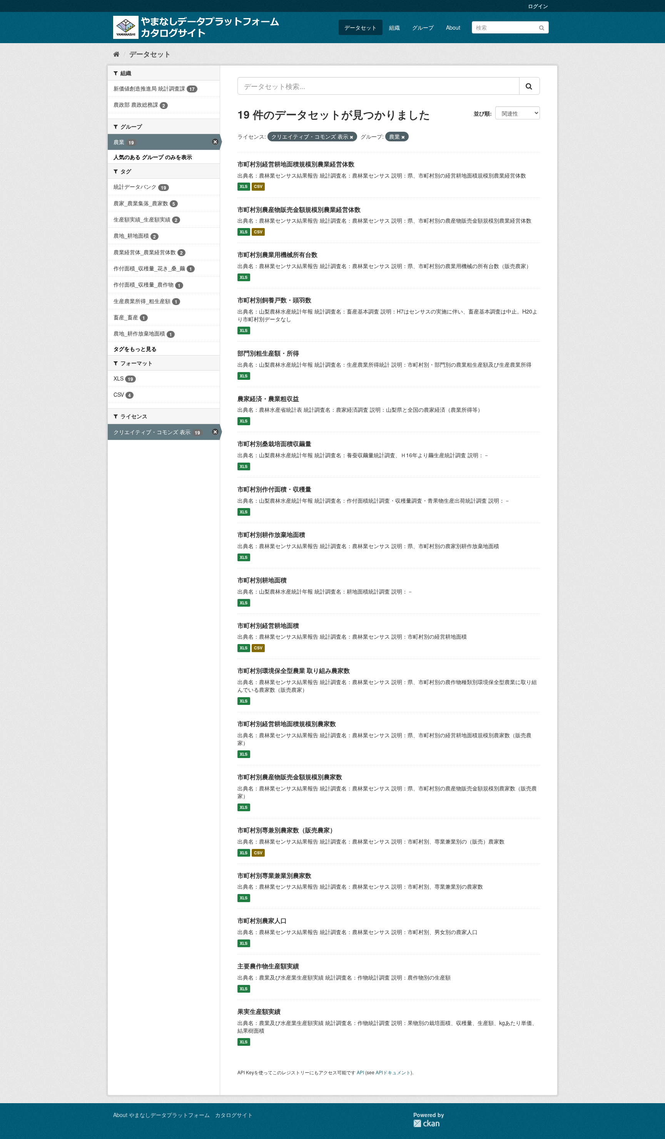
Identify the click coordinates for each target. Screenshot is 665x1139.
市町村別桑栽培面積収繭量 (274, 443)
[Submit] (541, 26)
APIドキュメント (393, 1072)
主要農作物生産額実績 (268, 965)
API (360, 1072)
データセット (360, 27)
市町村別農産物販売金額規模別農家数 (289, 776)
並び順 (482, 113)
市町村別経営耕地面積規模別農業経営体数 (295, 163)
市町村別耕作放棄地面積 (271, 534)
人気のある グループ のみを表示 (153, 157)
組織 (394, 27)
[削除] (351, 137)
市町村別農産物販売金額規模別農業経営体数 (299, 209)
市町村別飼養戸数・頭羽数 (274, 299)
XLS (243, 187)
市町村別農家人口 (262, 920)
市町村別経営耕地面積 (268, 625)
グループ (423, 27)
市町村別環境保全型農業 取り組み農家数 (293, 670)
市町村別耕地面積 (262, 579)
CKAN (426, 1123)
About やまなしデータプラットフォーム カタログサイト (183, 1115)
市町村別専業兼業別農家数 (274, 875)
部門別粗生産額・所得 (268, 353)
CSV (258, 187)
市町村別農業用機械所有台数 (277, 254)
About (453, 27)
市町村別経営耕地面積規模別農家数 (286, 723)
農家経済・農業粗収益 (268, 398)
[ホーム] (116, 54)
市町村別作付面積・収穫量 (274, 489)
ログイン (538, 6)
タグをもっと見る (135, 348)
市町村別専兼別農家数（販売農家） (286, 829)
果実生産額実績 (259, 1011)
